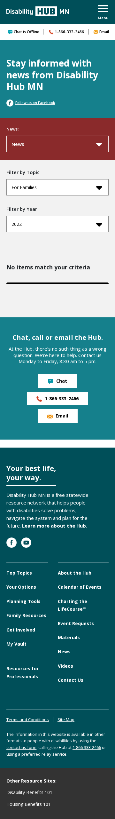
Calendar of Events (80, 587)
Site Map (65, 719)
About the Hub (74, 573)
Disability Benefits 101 (29, 792)
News (18, 144)
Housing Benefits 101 (28, 804)
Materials (69, 637)
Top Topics (19, 573)
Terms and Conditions (27, 719)
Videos (65, 666)
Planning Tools (23, 601)
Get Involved (20, 630)
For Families (24, 187)
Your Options (21, 587)
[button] (103, 13)
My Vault (16, 644)
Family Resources (26, 615)
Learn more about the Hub (54, 525)
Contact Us (70, 680)
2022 (17, 224)
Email (104, 32)
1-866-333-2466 (69, 32)
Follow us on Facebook (35, 102)
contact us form (21, 747)
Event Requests (76, 623)
